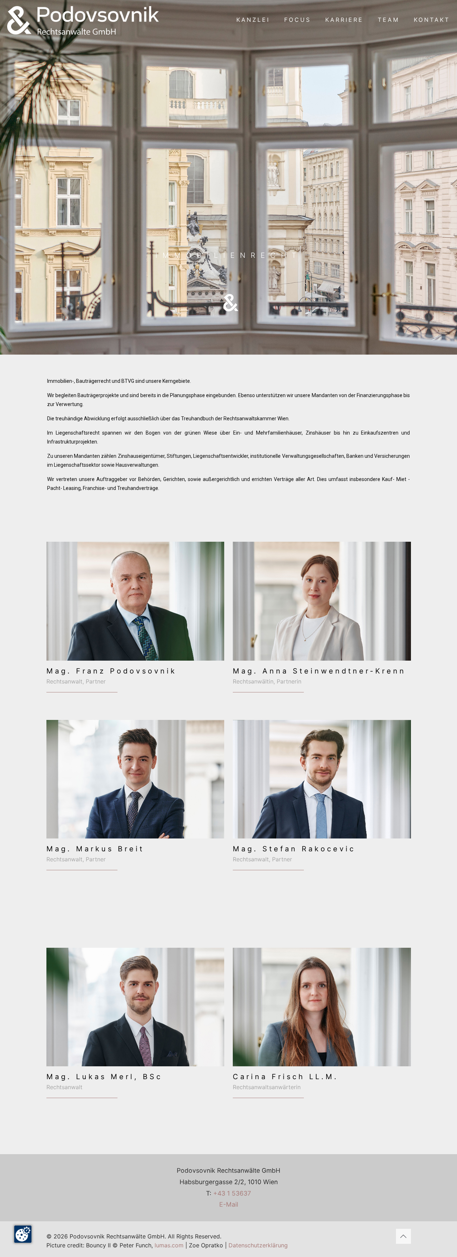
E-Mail (228, 1204)
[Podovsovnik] (83, 19)
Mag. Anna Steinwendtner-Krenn (319, 671)
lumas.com (169, 1245)
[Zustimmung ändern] (22, 1234)
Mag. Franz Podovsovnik (111, 671)
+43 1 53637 (232, 1193)
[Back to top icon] (403, 1236)
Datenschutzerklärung (258, 1245)
